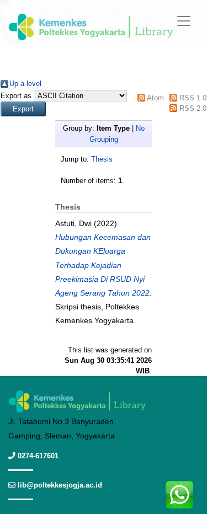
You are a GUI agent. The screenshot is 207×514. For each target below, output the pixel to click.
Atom (155, 98)
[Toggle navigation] (184, 20)
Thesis (102, 159)
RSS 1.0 (192, 98)
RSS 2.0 (192, 108)
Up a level (25, 83)
